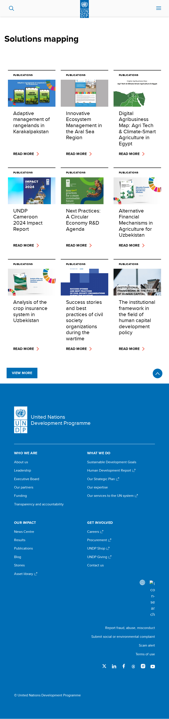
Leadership (22, 470)
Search (11, 8)
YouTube (153, 666)
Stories (19, 565)
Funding (20, 495)
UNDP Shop (96, 548)
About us (21, 462)
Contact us (95, 565)
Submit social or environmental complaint (123, 636)
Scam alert (147, 645)
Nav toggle (158, 8)
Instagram (143, 666)
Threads (133, 666)
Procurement (97, 540)
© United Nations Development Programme (47, 695)
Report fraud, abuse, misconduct (130, 627)
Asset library (24, 573)
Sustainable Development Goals (111, 462)
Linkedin (114, 666)
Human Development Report (109, 470)
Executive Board (26, 479)
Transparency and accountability (39, 504)
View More (22, 372)
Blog (17, 557)
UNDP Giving (97, 557)
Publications (23, 548)
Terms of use (145, 654)
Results (19, 540)
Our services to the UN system (110, 495)
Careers (93, 531)
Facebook (123, 666)
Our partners (23, 487)
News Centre (24, 531)
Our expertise (97, 487)
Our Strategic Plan (101, 479)
